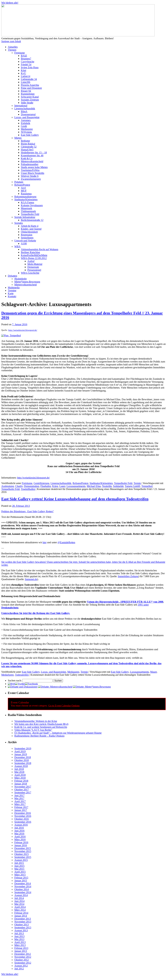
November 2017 (22, 786)
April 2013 (20, 942)
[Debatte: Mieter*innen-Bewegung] (92, 686)
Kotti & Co (26, 158)
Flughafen (45, 486)
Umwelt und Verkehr (25, 240)
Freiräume (19, 52)
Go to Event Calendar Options (64, 705)
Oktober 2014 (21, 889)
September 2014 (22, 892)
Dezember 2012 (22, 954)
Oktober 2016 (21, 819)
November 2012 (22, 956)
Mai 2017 (19, 798)
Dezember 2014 (22, 883)
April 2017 (20, 801)
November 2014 (22, 886)
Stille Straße (27, 102)
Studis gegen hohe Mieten (34, 167)
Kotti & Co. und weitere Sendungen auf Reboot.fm (40, 727)
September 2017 (22, 792)
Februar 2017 (21, 807)
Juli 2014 (19, 898)
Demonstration (31, 486)
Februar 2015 (21, 877)
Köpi (23, 70)
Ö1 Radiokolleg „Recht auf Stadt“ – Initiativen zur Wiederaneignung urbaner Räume (58, 732)
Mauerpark (26, 208)
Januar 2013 (20, 951)
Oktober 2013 (21, 924)
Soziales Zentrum (30, 99)
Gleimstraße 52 (29, 146)
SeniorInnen (27, 237)
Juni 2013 (19, 936)
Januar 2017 (20, 810)
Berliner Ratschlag (30, 252)
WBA (17, 246)
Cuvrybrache (27, 61)
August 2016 (21, 824)
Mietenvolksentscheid (32, 161)
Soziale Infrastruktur (24, 217)
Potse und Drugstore (31, 88)
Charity (19, 486)
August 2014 (21, 895)
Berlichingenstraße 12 (32, 220)
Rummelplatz (28, 93)
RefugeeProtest (22, 184)
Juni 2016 (19, 830)
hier (44, 542)
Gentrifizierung (41, 483)
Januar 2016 (20, 845)
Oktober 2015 (21, 854)
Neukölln (107, 486)
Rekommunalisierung (25, 196)
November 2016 (22, 816)
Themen (12, 49)
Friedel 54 (26, 64)
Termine (12, 290)
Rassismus (26, 193)
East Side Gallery (30, 135)
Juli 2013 (19, 933)
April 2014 (20, 907)
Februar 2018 (21, 780)
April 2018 (20, 775)
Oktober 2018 (21, 760)
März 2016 (20, 839)
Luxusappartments (76, 486)
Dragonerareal (28, 114)
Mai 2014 (19, 904)
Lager (62, 486)
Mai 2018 (19, 772)
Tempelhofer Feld (30, 214)
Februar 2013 (21, 948)
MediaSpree (7, 674)
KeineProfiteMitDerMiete (34, 255)
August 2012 (21, 965)
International (20, 105)
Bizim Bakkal (28, 143)
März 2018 (20, 777)
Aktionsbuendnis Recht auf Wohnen (39, 249)
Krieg (55, 486)
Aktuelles (13, 46)
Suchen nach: (15, 680)
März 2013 (20, 945)
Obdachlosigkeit (29, 231)
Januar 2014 (20, 915)
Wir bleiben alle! (9, 2)
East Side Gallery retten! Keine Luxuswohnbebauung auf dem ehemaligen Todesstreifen (74, 499)
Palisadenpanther (29, 164)
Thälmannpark (28, 211)
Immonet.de (31, 579)
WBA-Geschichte (30, 272)
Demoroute (33, 267)
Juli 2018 (19, 769)
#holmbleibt (20, 278)
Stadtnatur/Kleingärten (26, 199)
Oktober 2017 (21, 789)
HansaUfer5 (27, 149)
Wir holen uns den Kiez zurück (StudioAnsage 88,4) (41, 724)
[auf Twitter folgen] (20, 683)
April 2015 (20, 871)
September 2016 (22, 821)
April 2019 (20, 751)
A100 (24, 243)
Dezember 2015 (22, 848)
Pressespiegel (34, 270)
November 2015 (22, 851)
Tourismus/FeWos (30, 170)
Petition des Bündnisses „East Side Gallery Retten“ (27, 511)
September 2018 (22, 763)
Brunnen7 (26, 58)
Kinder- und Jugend (31, 228)
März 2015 (20, 874)
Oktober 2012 (21, 959)
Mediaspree (27, 129)
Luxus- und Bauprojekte (26, 117)
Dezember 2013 (22, 918)
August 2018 (21, 766)
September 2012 (22, 962)
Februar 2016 (21, 842)
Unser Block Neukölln (32, 173)
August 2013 (21, 930)
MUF (24, 190)
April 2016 (20, 836)
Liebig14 (25, 76)
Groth (24, 126)
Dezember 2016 (22, 813)
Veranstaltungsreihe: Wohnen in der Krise (35, 721)
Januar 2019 (20, 754)
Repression (26, 234)
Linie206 (25, 82)
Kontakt (12, 296)
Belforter (25, 140)
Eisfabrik (25, 123)
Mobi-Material (34, 264)
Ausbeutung (7, 486)
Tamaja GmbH (132, 486)
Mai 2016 (19, 833)
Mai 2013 (19, 939)
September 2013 (22, 927)
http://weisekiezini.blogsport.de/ (22, 330)
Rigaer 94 (26, 91)
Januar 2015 (20, 880)
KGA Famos (27, 202)
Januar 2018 (20, 783)
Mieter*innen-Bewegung (27, 281)
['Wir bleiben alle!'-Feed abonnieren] (11, 683)
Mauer (153, 671)
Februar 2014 (21, 912)
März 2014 (20, 910)
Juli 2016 (19, 827)
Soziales (18, 223)
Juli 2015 (19, 863)
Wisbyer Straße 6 (29, 176)
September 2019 (22, 748)
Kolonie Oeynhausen (32, 205)
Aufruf (30, 261)
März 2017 (20, 804)
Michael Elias (94, 486)
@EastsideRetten (66, 542)
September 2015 (22, 857)
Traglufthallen (28, 489)
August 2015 (21, 860)
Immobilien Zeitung (128, 576)
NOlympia (26, 132)
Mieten (18, 137)
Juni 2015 (19, 865)
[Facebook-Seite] (31, 683)
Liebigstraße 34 (29, 79)
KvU (23, 73)
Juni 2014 (19, 901)
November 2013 (22, 921)
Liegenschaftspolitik (24, 108)
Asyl (23, 187)
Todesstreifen (22, 674)
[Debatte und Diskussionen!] (23, 686)
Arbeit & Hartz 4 (29, 226)
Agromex (26, 120)
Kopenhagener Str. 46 (32, 155)
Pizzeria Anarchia (30, 85)
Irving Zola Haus (29, 67)
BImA (24, 111)
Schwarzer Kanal (30, 96)
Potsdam (18, 181)
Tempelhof (146, 486)
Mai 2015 (19, 868)
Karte (11, 293)
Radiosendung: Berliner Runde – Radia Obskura (39, 735)
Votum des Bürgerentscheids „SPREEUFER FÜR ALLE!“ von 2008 (125, 601)
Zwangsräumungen (31, 179)
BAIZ (24, 55)
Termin (137, 483)
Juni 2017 (19, 795)
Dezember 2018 (22, 757)
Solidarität (118, 486)
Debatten (12, 275)
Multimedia (14, 287)
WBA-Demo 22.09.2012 (34, 258)
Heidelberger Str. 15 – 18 (34, 152)
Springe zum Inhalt (11, 41)
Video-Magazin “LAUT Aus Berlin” (33, 730)
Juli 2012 (19, 968)
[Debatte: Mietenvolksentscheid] (55, 686)
